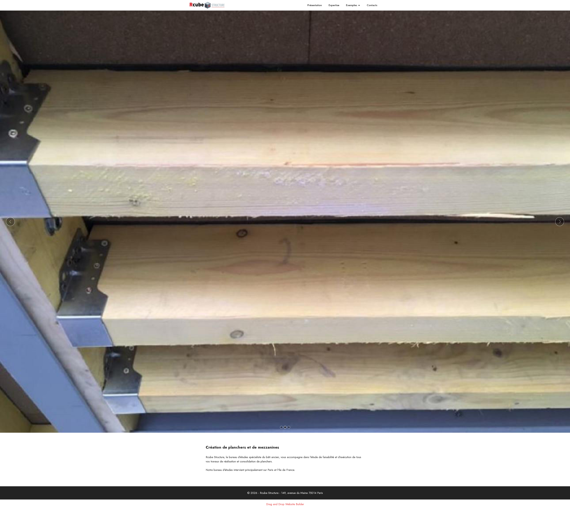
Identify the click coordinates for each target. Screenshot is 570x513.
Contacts (372, 5)
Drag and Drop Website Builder (285, 508)
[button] (10, 223)
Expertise (334, 5)
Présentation (314, 5)
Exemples (351, 5)
